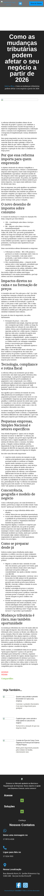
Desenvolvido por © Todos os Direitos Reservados (22, 890)
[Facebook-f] (18, 885)
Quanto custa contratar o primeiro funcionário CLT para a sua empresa (27, 699)
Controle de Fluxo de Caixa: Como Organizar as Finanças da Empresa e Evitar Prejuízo (27, 743)
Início (7, 86)
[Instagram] (25, 885)
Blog (12, 86)
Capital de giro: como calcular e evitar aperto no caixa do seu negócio (26, 721)
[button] (20, 3)
